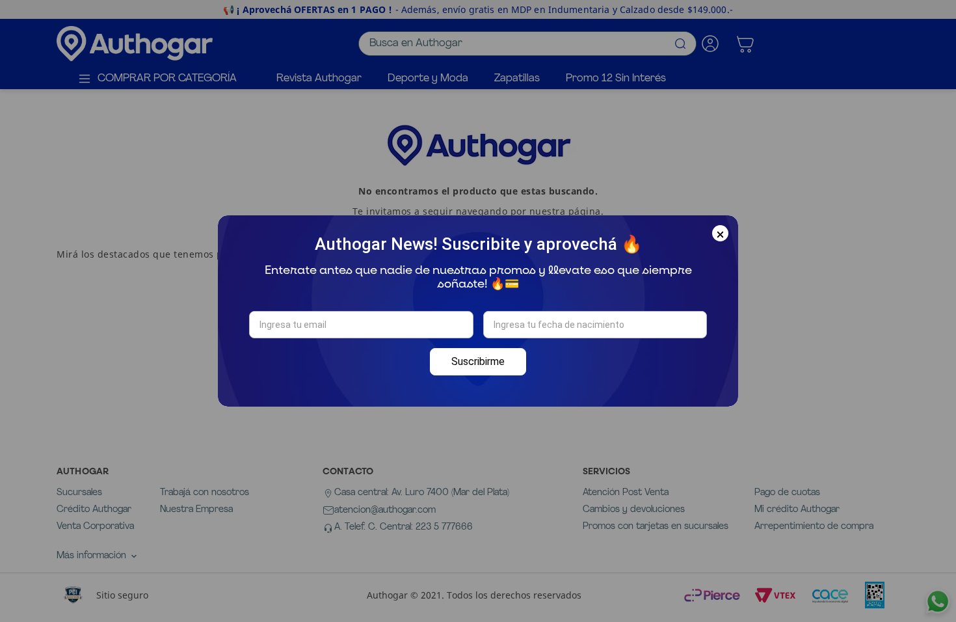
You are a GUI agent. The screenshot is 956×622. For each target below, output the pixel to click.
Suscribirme (478, 361)
